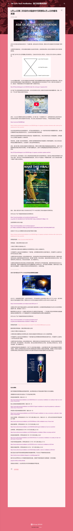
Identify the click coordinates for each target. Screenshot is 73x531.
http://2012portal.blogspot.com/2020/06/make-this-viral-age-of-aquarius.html (29, 87)
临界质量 (16, 469)
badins (40, 527)
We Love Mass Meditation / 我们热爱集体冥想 (29, 3)
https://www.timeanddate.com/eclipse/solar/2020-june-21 (24, 303)
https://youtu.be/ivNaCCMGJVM (25, 239)
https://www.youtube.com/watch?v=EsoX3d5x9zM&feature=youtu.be (34, 325)
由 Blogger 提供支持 (37, 524)
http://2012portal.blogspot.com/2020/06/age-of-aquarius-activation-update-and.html (30, 152)
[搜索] (64, 4)
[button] (61, 10)
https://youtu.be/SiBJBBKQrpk (18, 122)
